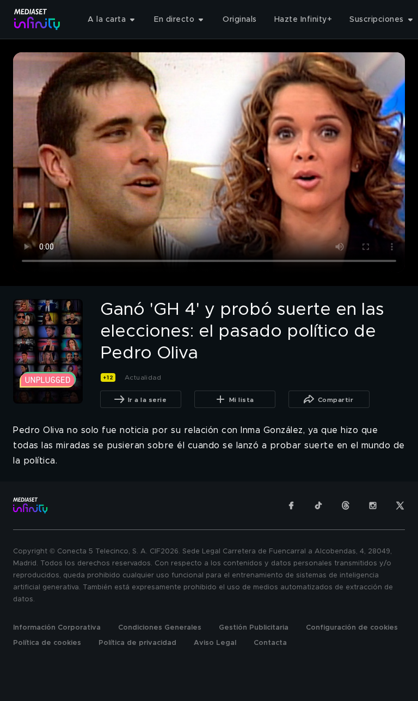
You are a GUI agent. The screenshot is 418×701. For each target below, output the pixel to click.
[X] (400, 505)
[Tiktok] (318, 505)
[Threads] (346, 505)
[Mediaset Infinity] (37, 19)
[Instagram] (373, 505)
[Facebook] (291, 505)
